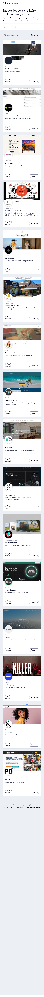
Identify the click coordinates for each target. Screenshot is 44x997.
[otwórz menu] (40, 2)
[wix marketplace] (11, 3)
